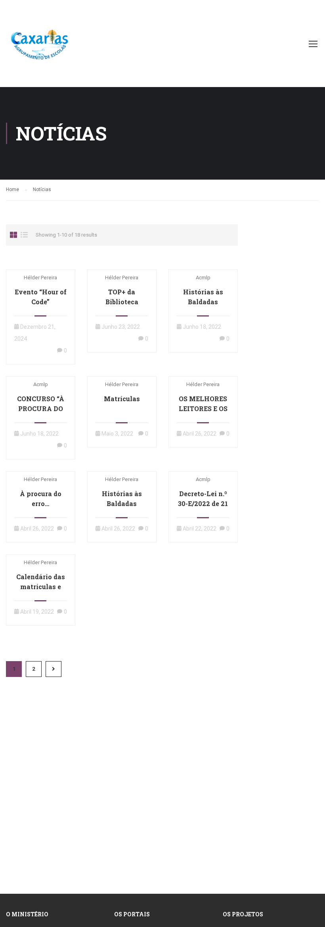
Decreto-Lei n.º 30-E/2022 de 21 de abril (203, 503)
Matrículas (122, 398)
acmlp (203, 278)
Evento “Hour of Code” (41, 297)
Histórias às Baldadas (203, 297)
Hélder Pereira (40, 278)
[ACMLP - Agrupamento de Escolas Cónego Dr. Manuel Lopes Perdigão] (39, 47)
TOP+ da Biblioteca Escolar (121, 302)
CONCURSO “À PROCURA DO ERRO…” (40, 408)
